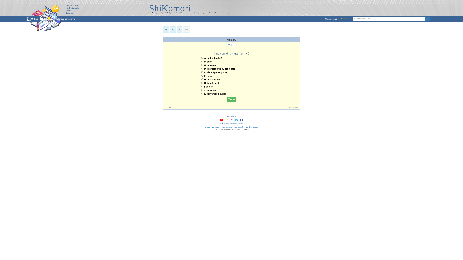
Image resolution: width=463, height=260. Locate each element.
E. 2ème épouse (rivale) (216, 72)
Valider (231, 99)
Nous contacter (227, 127)
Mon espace (216, 127)
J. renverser (210, 90)
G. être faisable (212, 79)
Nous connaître (239, 127)
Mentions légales (252, 127)
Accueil (208, 127)
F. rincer (208, 76)
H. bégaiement (211, 83)
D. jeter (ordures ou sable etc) (219, 68)
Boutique (345, 19)
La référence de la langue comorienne (58, 18)
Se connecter (331, 18)
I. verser (208, 86)
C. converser (210, 65)
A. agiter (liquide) (213, 58)
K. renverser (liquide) (215, 93)
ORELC (34, 18)
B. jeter (208, 61)
